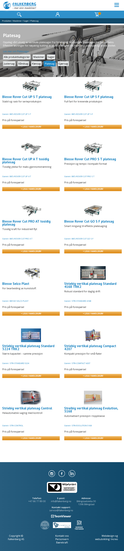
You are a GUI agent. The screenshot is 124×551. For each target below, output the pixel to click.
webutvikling (102, 539)
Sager (26, 20)
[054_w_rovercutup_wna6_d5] (31, 148)
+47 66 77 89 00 (37, 501)
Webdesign (108, 535)
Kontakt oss (62, 535)
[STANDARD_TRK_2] (31, 335)
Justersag (9, 63)
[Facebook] (62, 473)
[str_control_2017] (31, 397)
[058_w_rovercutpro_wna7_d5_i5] (31, 211)
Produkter (6, 20)
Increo (114, 539)
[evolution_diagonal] (93, 397)
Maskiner (17, 20)
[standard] (93, 273)
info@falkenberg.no (61, 501)
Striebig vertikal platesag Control (27, 408)
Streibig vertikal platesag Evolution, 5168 (91, 409)
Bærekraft (62, 542)
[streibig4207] (93, 335)
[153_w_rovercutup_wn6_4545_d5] (93, 86)
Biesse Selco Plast (15, 283)
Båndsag (23, 63)
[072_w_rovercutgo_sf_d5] (93, 211)
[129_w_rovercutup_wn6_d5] (31, 86)
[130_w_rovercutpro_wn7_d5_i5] (93, 148)
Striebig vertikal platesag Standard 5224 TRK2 (28, 347)
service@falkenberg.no (61, 510)
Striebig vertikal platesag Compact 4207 (90, 347)
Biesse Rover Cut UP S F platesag (88, 96)
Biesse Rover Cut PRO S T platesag (90, 159)
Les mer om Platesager (16, 51)
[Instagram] (52, 473)
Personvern (62, 539)
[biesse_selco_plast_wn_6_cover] (31, 273)
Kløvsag (36, 63)
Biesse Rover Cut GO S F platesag (89, 221)
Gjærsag (63, 63)
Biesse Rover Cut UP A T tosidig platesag (25, 160)
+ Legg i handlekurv (31, 126)
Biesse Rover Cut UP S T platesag (27, 96)
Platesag (34, 20)
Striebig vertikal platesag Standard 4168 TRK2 (90, 285)
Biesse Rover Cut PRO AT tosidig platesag (26, 223)
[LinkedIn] (72, 473)
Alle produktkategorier (17, 57)
